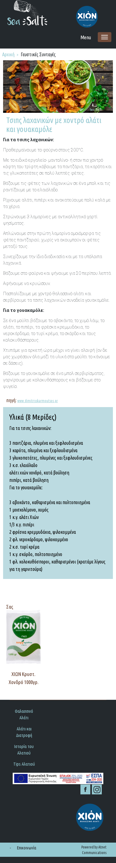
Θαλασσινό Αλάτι (24, 714)
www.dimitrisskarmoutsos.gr (37, 401)
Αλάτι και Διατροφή (24, 732)
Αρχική (8, 54)
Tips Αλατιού (24, 764)
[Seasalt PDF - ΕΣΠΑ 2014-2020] (58, 778)
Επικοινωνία (26, 847)
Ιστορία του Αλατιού (24, 749)
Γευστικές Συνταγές (38, 54)
